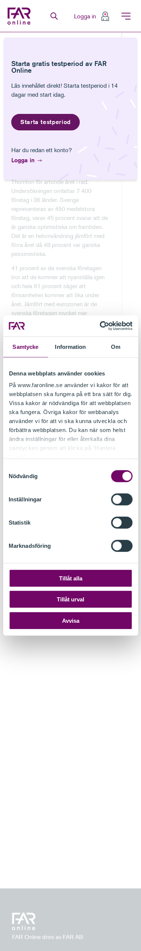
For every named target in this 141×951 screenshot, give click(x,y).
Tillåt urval (70, 599)
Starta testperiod (45, 122)
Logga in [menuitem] (85, 16)
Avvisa (70, 620)
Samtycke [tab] (25, 346)
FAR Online (20, 16)
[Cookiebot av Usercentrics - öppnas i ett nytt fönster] (100, 326)
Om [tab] (115, 346)
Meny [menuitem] (126, 16)
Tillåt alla (70, 578)
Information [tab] (70, 346)
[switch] (121, 499)
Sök (54, 16)
